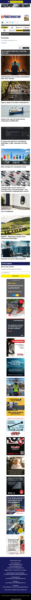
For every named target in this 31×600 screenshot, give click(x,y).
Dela (20, 47)
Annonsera (20, 1)
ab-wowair (4, 42)
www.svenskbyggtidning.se (15, 564)
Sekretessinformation (16, 599)
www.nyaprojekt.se (15, 563)
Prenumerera (13, 1)
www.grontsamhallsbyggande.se (15, 567)
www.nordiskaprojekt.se (15, 566)
